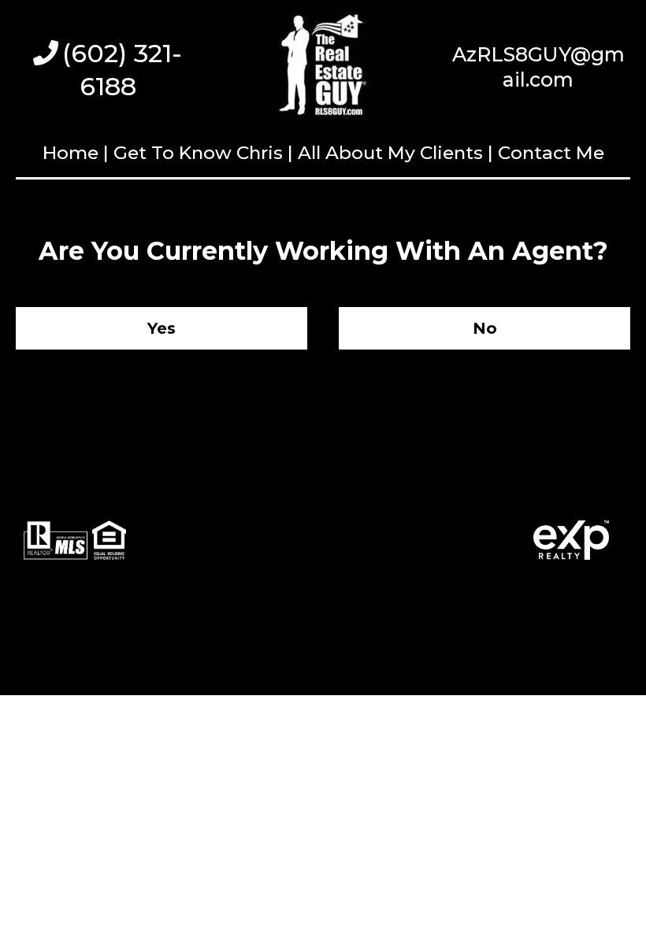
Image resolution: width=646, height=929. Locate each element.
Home (73, 153)
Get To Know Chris (198, 153)
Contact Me (551, 153)
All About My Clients (390, 153)
